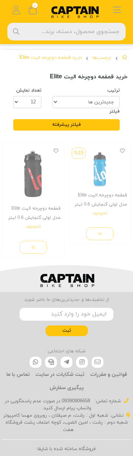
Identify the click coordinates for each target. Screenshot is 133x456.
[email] (97, 362)
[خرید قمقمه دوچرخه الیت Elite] (66, 278)
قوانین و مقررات (108, 374)
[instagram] (82, 362)
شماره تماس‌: (107, 401)
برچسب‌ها (101, 57)
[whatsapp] (35, 362)
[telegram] (66, 362)
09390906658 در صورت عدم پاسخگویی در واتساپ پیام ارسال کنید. (48, 405)
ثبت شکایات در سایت (60, 374)
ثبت (66, 330)
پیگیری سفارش (67, 387)
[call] (51, 362)
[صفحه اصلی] (124, 58)
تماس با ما (18, 374)
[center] (16, 31)
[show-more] (99, 233)
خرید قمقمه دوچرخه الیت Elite (51, 57)
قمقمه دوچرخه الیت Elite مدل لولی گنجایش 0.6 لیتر (101, 199)
